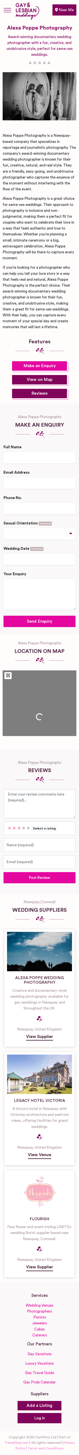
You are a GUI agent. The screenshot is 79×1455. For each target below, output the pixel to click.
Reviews (39, 393)
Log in (39, 1418)
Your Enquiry (15, 574)
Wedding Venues (39, 1305)
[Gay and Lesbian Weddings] (27, 10)
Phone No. (13, 498)
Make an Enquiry (39, 366)
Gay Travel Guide (39, 1373)
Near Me (66, 10)
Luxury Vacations (39, 1363)
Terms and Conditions (45, 1448)
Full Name (13, 447)
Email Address (17, 472)
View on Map (39, 380)
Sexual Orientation (27, 523)
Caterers (39, 1335)
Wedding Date (23, 548)
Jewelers (39, 1323)
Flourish (39, 1219)
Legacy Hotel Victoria (39, 1101)
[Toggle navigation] (7, 10)
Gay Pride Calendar (39, 1382)
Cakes (39, 1329)
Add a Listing (39, 1406)
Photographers (39, 1311)
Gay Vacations (39, 1354)
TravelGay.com (16, 1442)
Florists (39, 1317)
